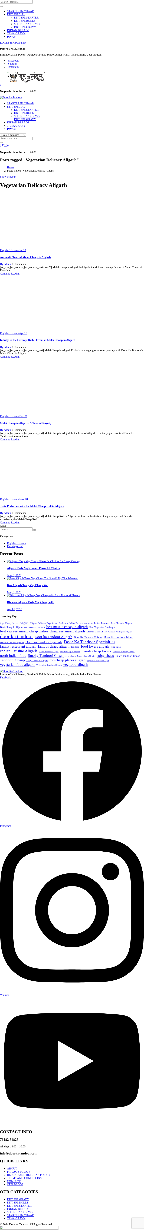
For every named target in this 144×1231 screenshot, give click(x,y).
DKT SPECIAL (16, 14)
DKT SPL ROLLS (24, 20)
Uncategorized (15, 546)
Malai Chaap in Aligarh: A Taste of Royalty (26, 423)
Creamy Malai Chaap (97, 631)
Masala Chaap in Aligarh (70, 652)
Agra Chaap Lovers (9, 623)
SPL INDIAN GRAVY (27, 23)
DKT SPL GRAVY (25, 27)
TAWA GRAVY (16, 33)
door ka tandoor (16, 636)
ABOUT (12, 1168)
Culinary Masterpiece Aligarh (120, 632)
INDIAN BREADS (18, 30)
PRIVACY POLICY (18, 1171)
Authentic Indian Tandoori (96, 623)
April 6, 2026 (14, 609)
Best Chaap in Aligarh (121, 623)
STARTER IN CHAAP (20, 11)
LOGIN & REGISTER (13, 42)
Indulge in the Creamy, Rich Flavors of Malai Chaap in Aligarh (37, 340)
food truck (116, 647)
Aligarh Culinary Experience (43, 623)
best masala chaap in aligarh (67, 627)
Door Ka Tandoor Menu (118, 637)
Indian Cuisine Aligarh (18, 651)
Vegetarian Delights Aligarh (98, 661)
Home (10, 167)
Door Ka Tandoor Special (12, 642)
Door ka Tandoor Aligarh (53, 637)
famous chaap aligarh (54, 646)
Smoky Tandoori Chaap (46, 655)
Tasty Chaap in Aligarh (37, 660)
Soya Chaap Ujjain (86, 656)
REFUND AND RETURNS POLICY (28, 1174)
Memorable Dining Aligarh (124, 652)
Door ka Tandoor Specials (43, 642)
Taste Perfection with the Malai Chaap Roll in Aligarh (32, 506)
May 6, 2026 (14, 592)
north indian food (13, 655)
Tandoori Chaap (12, 660)
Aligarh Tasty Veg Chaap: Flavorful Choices (33, 568)
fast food (75, 647)
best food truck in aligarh (34, 627)
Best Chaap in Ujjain (11, 627)
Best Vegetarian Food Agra (102, 627)
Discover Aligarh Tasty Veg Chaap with (30, 602)
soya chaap (70, 656)
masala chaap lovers (96, 651)
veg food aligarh (75, 664)
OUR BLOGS (15, 1184)
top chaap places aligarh (67, 660)
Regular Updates (9, 250)
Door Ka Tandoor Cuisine (88, 637)
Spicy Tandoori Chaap (128, 655)
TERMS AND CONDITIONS (24, 1178)
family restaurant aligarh (18, 646)
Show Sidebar (8, 176)
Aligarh (24, 622)
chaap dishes (38, 631)
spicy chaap (105, 655)
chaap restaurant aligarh (67, 631)
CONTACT (14, 1181)
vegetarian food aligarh (17, 664)
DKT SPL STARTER (26, 17)
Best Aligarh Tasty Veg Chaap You (27, 585)
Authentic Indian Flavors (71, 623)
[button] (0, 84)
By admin (5, 264)
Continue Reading (10, 273)
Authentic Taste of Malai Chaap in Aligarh (25, 257)
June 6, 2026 (14, 575)
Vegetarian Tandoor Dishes (49, 665)
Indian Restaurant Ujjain (48, 652)
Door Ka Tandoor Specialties (89, 641)
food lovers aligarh (95, 646)
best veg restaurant (14, 631)
